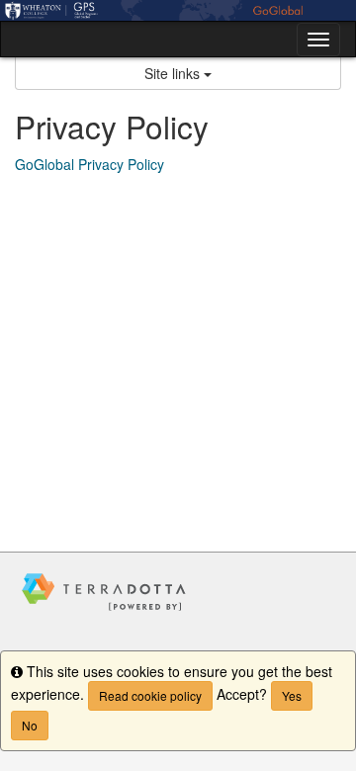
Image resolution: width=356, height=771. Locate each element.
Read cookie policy (150, 695)
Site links (174, 73)
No (30, 725)
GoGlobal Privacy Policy (89, 164)
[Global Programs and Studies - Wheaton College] (178, 10)
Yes (292, 695)
